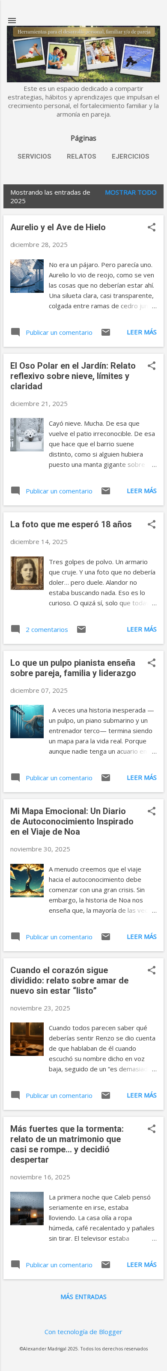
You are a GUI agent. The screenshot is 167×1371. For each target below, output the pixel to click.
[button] (151, 228)
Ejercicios (130, 156)
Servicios (34, 156)
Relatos (81, 156)
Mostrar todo (131, 192)
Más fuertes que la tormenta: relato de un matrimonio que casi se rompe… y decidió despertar (67, 1144)
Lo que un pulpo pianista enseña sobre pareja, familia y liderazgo (73, 668)
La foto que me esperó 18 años (71, 524)
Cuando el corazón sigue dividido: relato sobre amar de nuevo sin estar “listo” (69, 980)
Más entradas (83, 1297)
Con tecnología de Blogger (83, 1331)
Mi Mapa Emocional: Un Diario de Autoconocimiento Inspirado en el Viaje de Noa (72, 821)
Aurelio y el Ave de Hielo (58, 227)
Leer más (142, 332)
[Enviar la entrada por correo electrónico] (106, 335)
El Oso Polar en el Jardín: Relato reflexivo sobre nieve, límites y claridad (73, 376)
